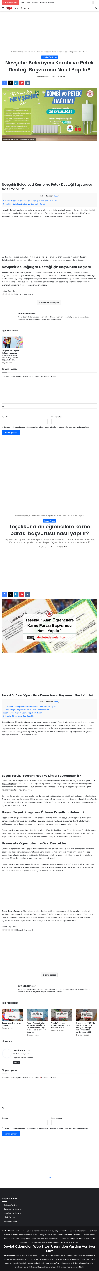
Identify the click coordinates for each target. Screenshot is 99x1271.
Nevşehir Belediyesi (49, 302)
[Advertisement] (49, 30)
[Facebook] (4, 83)
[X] (10, 83)
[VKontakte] (27, 83)
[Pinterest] (21, 83)
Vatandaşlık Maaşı (10, 1221)
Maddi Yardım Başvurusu (13, 1213)
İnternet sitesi (56, 417)
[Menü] (3, 9)
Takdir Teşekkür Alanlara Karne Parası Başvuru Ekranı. (40, 2)
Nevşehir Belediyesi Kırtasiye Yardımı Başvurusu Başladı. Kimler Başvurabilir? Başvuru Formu (10, 355)
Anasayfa (16, 52)
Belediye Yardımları (28, 52)
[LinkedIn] (16, 83)
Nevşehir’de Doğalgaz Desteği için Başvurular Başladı (24, 204)
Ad (3, 407)
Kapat (56, 196)
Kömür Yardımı (9, 1217)
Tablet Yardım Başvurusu (13, 1209)
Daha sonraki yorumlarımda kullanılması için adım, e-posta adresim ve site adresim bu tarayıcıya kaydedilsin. (46, 427)
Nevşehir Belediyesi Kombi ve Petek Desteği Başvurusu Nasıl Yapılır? (30, 201)
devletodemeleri (43, 76)
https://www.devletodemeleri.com (50, 1242)
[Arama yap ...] (96, 9)
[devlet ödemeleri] (17, 8)
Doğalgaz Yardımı (10, 1205)
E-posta (5, 417)
